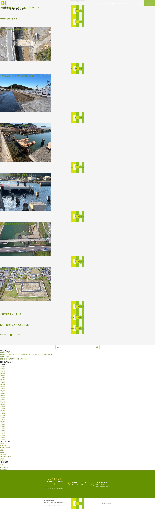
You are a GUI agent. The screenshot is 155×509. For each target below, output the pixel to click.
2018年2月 (2, 419)
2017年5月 (2, 423)
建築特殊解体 (3, 454)
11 (15, 334)
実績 (107, 3)
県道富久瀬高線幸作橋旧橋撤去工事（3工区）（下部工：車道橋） (14, 358)
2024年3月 (2, 392)
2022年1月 (2, 399)
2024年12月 (2, 384)
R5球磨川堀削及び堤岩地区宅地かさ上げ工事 (19, 29)
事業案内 (102, 3)
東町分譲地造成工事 (8, 18)
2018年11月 (2, 415)
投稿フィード (3, 466)
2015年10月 (2, 435)
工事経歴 (2, 452)
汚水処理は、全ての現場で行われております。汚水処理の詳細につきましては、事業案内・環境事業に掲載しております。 (34, 354)
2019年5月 (2, 410)
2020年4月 (2, 403)
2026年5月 (2, 370)
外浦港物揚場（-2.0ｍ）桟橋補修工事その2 (18, 174)
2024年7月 (2, 386)
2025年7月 (2, 375)
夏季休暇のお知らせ (4, 352)
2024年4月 (2, 390)
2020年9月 (2, 401)
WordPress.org (3, 469)
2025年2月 (2, 381)
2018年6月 (2, 417)
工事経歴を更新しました (10, 313)
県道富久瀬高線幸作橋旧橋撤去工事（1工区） (20, 7)
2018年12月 (2, 414)
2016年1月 (2, 434)
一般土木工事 (77, 308)
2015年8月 (2, 439)
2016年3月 (2, 432)
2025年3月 (2, 379)
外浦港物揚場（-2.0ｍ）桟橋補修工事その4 (18, 125)
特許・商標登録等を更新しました (14, 324)
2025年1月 (2, 383)
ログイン (2, 464)
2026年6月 (2, 368)
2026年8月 (2, 366)
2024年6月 (2, 388)
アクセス (133, 3)
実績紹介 (2, 451)
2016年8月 (2, 424)
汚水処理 (2, 458)
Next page (18, 334)
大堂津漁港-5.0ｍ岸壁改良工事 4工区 (17, 76)
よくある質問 (126, 3)
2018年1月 (2, 421)
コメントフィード (4, 467)
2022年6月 (2, 397)
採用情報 (119, 3)
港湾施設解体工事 (77, 119)
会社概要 (113, 3)
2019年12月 (2, 406)
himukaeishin (77, 66)
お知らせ (140, 3)
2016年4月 (2, 430)
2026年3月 (2, 372)
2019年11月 (2, 408)
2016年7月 (2, 426)
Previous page (3, 334)
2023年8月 (2, 395)
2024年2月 (2, 393)
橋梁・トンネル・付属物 (5, 456)
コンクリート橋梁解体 (77, 70)
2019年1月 (2, 412)
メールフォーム (101, 482)
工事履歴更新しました (5, 356)
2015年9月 (2, 437)
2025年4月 (2, 377)
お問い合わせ (149, 3)
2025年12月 (2, 373)
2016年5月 (2, 428)
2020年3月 (2, 404)
